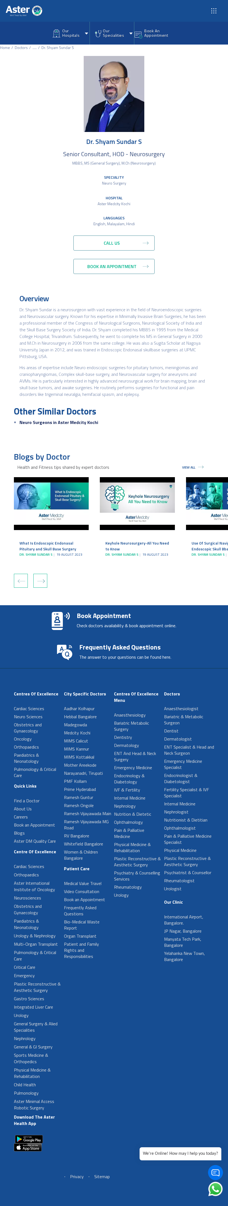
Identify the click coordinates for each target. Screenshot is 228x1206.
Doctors (21, 47)
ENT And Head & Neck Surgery (135, 756)
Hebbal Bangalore (80, 716)
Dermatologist (178, 739)
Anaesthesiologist (181, 708)
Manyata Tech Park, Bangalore (182, 942)
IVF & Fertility (127, 789)
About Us (23, 808)
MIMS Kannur (76, 749)
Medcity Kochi (77, 732)
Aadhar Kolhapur (79, 708)
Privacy (77, 1176)
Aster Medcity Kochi (114, 204)
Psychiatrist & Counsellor (187, 872)
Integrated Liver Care (33, 1007)
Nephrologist (176, 811)
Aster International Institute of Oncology (34, 886)
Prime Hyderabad (80, 789)
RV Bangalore (76, 835)
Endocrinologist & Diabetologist (180, 778)
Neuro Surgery (114, 183)
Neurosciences (27, 897)
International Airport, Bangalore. (183, 919)
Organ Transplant (80, 936)
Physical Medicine (180, 850)
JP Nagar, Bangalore (183, 931)
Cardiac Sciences (29, 708)
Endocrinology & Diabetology (129, 778)
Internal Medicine (129, 798)
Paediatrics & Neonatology (26, 758)
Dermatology (126, 745)
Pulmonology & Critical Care (35, 772)
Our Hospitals (71, 33)
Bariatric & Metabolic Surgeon (183, 719)
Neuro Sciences (28, 716)
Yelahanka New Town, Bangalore (184, 956)
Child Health (25, 1084)
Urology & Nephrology (35, 935)
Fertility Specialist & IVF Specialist (186, 792)
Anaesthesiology (130, 715)
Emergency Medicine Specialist (183, 764)
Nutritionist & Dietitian (185, 820)
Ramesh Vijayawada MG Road (86, 824)
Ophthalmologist (180, 828)
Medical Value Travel (82, 883)
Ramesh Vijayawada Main (87, 813)
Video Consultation (81, 891)
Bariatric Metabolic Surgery (131, 726)
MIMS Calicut (76, 740)
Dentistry (123, 737)
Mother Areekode (80, 765)
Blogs (19, 833)
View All (188, 467)
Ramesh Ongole (79, 805)
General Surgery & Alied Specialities (36, 1026)
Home (5, 47)
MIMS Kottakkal (79, 757)
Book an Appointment (34, 825)
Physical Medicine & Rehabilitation (32, 1073)
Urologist (173, 888)
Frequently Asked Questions (80, 910)
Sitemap (102, 1176)
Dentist (171, 730)
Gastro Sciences (29, 998)
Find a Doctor (26, 800)
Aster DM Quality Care (35, 841)
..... (35, 47)
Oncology (23, 739)
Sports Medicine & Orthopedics (31, 1058)
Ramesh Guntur (78, 797)
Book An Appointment (156, 33)
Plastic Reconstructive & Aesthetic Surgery (37, 987)
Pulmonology (26, 1093)
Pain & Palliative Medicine (129, 833)
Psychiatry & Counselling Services (137, 875)
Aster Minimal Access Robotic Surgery (34, 1104)
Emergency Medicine (133, 767)
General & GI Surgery (33, 1046)
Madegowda (75, 724)
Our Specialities (113, 33)
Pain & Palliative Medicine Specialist (188, 839)
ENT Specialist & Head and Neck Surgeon (189, 750)
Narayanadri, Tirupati (83, 773)
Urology (21, 1015)
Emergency (24, 975)
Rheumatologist (179, 880)
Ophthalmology (128, 822)
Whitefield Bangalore (83, 843)
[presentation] (21, 581)
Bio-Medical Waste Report (82, 924)
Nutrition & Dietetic (132, 814)
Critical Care (24, 967)
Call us (112, 243)
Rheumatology (128, 887)
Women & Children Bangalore (81, 855)
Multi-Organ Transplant (36, 944)
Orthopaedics (26, 747)
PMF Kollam (75, 781)
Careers (21, 816)
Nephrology (25, 1038)
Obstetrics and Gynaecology (28, 727)
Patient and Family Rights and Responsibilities (81, 950)
